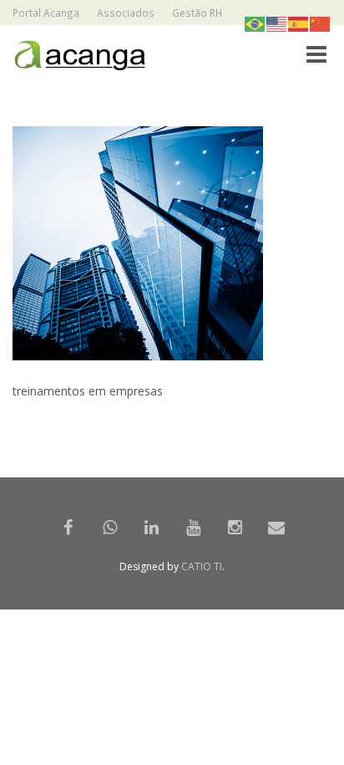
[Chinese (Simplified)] (320, 23)
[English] (277, 23)
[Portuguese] (255, 23)
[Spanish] (299, 23)
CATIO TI (201, 566)
